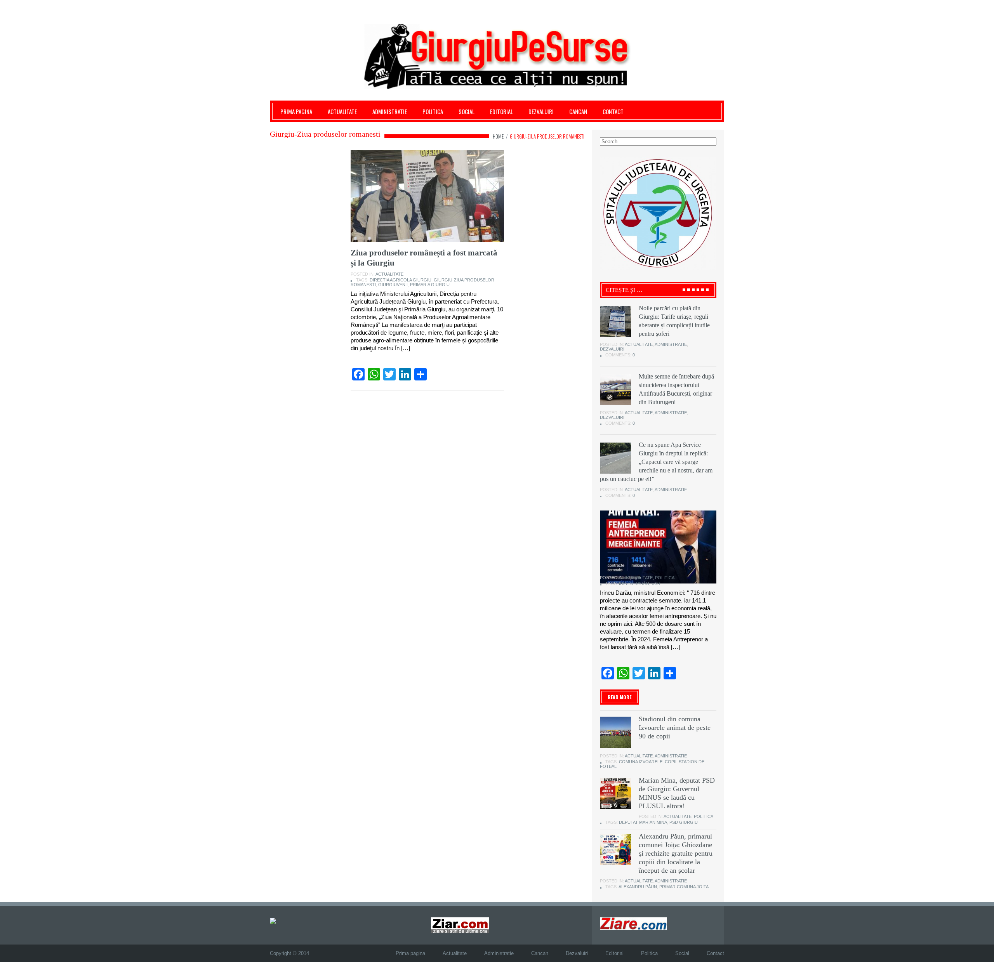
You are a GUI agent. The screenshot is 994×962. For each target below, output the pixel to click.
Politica (432, 111)
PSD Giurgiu (683, 822)
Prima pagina (296, 111)
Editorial (501, 111)
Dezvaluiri (541, 111)
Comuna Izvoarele (640, 761)
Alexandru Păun (638, 886)
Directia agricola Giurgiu (400, 280)
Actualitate (342, 111)
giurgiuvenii (393, 284)
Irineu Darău (634, 583)
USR (656, 583)
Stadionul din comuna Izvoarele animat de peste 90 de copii (675, 727)
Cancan (578, 111)
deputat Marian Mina (643, 822)
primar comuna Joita (684, 886)
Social (466, 111)
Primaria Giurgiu (430, 284)
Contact (613, 111)
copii (670, 761)
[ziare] (460, 925)
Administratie (389, 111)
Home (498, 136)
